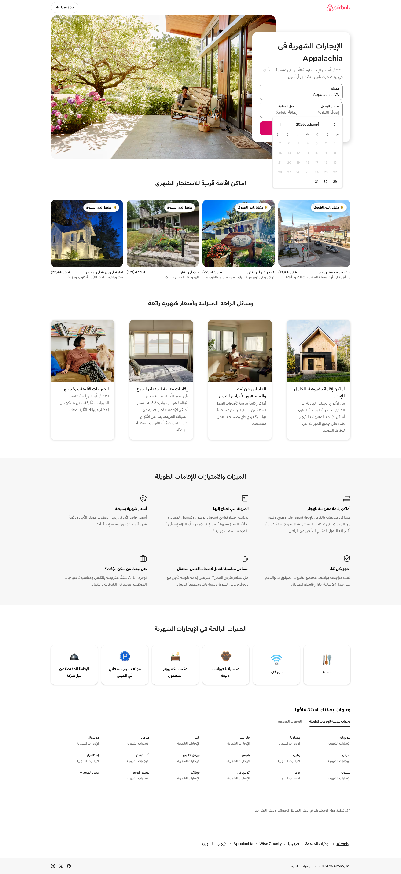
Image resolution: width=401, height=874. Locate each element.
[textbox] (322, 112)
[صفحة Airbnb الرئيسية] (338, 7)
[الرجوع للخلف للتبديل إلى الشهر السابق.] (334, 124)
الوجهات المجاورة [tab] (290, 721)
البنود (295, 866)
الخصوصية (310, 866)
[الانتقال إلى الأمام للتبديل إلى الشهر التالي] (280, 124)
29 (335, 182)
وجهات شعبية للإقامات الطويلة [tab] (329, 721)
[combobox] (301, 95)
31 (316, 182)
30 (326, 182)
